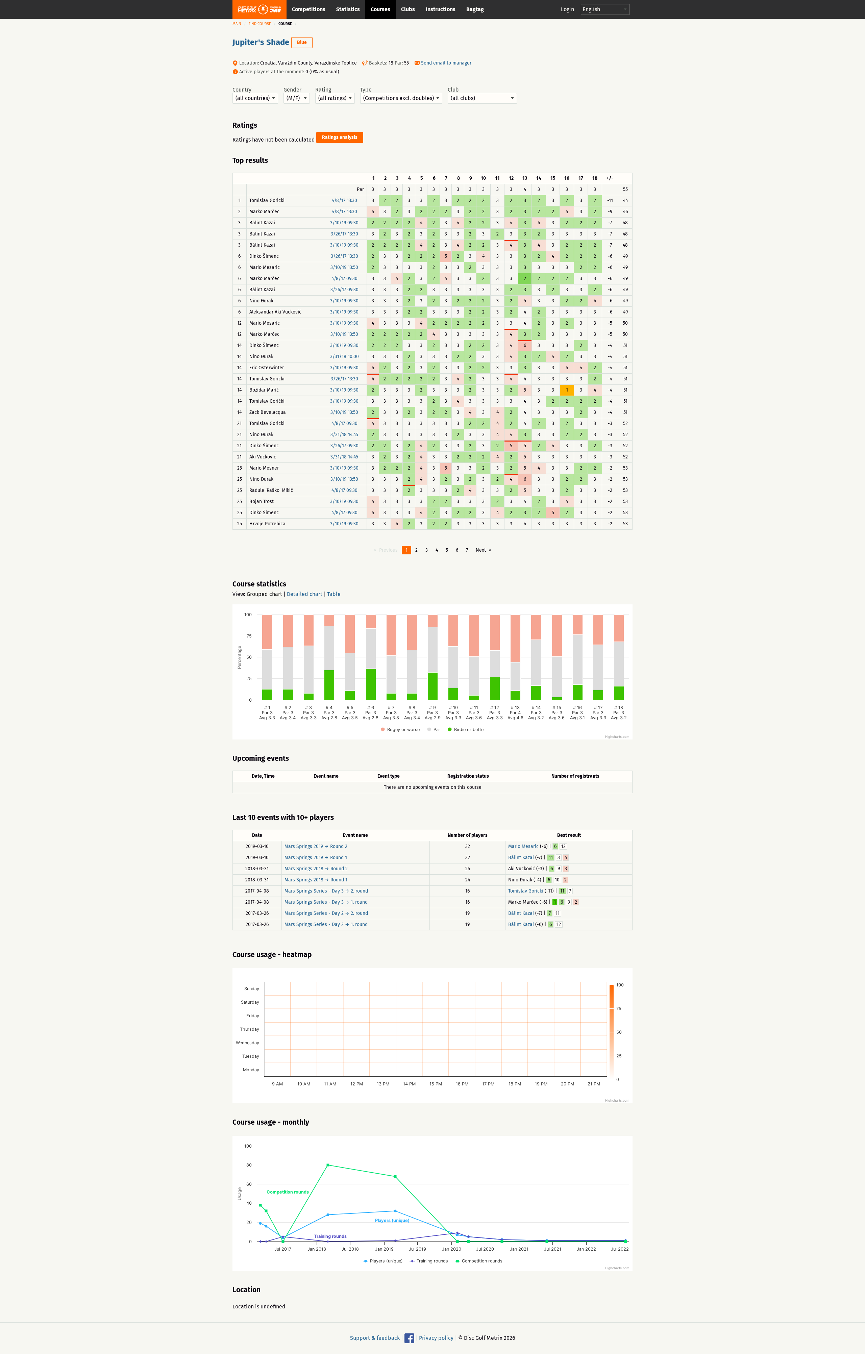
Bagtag (475, 9)
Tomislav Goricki (525, 891)
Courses (380, 9)
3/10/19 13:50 (344, 267)
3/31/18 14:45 (344, 434)
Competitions (308, 9)
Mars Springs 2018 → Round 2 (316, 869)
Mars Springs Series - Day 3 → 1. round (326, 902)
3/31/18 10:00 (344, 356)
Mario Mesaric (523, 846)
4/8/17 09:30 (344, 278)
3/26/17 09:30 (344, 290)
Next (481, 550)
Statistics (348, 9)
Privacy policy (436, 1338)
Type (366, 90)
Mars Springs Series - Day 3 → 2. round (326, 891)
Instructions (440, 9)
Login (567, 9)
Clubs (408, 9)
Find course (260, 24)
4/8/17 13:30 (344, 200)
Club (453, 90)
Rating (323, 90)
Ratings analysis (339, 137)
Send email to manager (446, 63)
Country (241, 90)
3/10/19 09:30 (344, 223)
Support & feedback (375, 1338)
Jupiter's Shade (260, 42)
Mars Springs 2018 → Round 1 (316, 880)
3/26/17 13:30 (344, 234)
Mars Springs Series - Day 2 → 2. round (326, 913)
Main (236, 24)
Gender (292, 90)
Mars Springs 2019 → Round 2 (316, 846)
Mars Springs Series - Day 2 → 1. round (326, 924)
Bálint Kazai (521, 857)
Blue (302, 42)
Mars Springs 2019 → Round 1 (316, 857)
